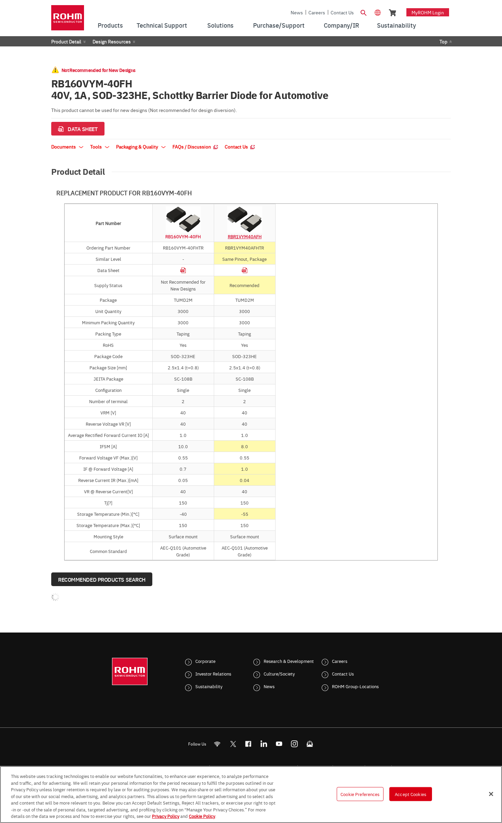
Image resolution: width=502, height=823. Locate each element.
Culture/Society (279, 673)
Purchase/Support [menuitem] (279, 25)
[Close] (491, 793)
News (297, 12)
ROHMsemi (232, 744)
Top (443, 41)
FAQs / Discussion (192, 146)
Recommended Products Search (101, 579)
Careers (316, 12)
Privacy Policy (165, 816)
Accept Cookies (410, 794)
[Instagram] (294, 744)
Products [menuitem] (110, 25)
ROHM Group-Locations (355, 686)
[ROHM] (67, 20)
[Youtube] (279, 744)
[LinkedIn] (264, 744)
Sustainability (208, 686)
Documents (64, 146)
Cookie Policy (202, 816)
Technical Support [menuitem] (162, 25)
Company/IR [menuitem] (341, 25)
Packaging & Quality (137, 146)
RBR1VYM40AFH (245, 236)
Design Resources (112, 41)
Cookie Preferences (359, 794)
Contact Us (342, 12)
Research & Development (289, 661)
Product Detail (66, 41)
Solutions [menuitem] (220, 25)
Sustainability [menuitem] (396, 25)
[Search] (363, 11)
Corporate (205, 661)
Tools (96, 146)
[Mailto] (310, 744)
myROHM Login (428, 12)
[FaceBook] (248, 744)
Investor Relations (213, 673)
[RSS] (217, 744)
